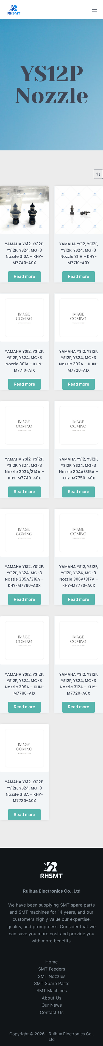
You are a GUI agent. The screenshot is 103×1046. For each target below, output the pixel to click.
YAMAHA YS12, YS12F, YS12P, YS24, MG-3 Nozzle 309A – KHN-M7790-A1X (24, 684)
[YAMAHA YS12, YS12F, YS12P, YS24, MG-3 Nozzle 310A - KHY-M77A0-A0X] (24, 210)
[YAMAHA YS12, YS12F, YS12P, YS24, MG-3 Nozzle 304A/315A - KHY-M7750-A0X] (79, 425)
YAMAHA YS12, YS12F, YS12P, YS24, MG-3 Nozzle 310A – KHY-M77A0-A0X (24, 253)
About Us (51, 998)
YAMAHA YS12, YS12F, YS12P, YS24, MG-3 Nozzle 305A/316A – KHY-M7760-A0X (24, 576)
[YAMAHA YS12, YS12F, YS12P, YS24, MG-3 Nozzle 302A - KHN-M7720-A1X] (79, 318)
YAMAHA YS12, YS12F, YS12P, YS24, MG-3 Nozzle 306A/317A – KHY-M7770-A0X (78, 576)
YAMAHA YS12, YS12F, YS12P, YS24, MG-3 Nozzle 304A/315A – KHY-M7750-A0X (78, 468)
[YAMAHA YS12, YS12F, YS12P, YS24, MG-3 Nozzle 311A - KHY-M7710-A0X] (79, 210)
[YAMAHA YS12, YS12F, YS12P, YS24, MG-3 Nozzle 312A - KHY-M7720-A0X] (79, 640)
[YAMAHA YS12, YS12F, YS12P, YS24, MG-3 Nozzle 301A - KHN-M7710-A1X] (24, 318)
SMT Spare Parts (51, 983)
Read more (24, 276)
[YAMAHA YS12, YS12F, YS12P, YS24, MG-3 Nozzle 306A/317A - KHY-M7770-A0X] (79, 533)
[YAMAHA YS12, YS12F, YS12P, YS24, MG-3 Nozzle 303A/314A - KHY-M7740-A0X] (24, 425)
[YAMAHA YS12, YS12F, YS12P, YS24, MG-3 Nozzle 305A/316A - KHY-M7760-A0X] (24, 533)
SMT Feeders (51, 969)
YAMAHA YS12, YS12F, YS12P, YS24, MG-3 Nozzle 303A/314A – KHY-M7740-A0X (24, 468)
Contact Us (51, 1012)
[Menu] (94, 9)
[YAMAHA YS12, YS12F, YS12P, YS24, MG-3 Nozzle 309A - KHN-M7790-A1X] (24, 640)
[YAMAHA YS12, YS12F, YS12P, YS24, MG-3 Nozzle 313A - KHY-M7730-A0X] (24, 748)
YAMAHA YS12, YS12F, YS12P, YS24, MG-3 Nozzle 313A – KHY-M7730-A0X (24, 791)
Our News (51, 1005)
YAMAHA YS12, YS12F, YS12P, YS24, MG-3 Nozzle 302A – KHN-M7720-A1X (78, 361)
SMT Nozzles (51, 976)
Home (51, 962)
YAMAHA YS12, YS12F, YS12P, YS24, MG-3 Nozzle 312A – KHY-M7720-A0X (78, 684)
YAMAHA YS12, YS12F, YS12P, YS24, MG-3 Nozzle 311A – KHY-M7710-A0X (78, 253)
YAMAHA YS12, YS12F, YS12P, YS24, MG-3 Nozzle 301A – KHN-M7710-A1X (24, 361)
